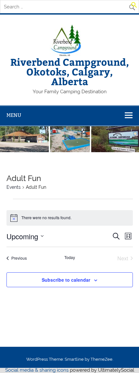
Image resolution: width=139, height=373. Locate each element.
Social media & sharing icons (37, 370)
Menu (13, 115)
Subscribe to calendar (66, 280)
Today (69, 257)
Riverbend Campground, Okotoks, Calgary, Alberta (69, 71)
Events (13, 187)
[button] (134, 6)
